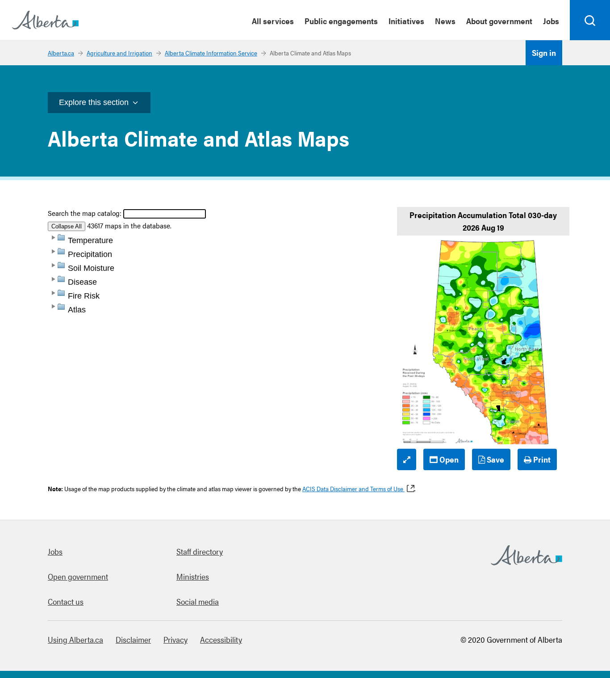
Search (590, 39)
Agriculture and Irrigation (119, 52)
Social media (197, 601)
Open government (78, 576)
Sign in (544, 52)
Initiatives (406, 20)
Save (494, 459)
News (445, 20)
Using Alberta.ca (75, 639)
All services (273, 20)
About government (499, 20)
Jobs (551, 20)
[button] (52, 237)
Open (448, 459)
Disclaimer (133, 639)
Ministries (192, 576)
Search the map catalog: (84, 213)
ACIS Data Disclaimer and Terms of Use (353, 488)
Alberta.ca (61, 52)
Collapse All (66, 226)
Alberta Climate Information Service (211, 52)
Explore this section (94, 102)
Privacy (175, 639)
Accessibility (221, 639)
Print (541, 459)
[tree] (220, 352)
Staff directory (199, 551)
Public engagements (341, 20)
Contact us (66, 601)
